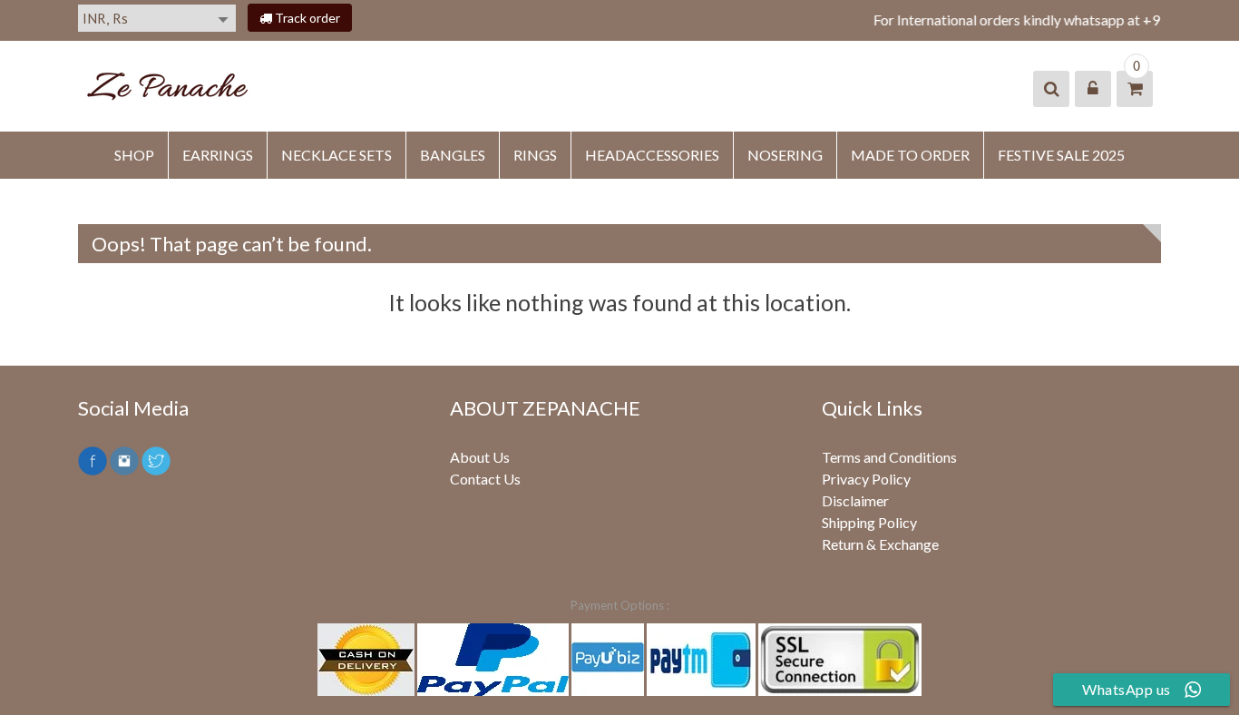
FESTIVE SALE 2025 (1061, 154)
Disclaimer (855, 500)
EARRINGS (217, 154)
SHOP (134, 154)
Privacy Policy (866, 478)
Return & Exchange (880, 544)
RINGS (535, 154)
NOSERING (785, 154)
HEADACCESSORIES (652, 154)
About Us (480, 456)
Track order (306, 17)
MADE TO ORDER (910, 154)
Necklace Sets (336, 154)
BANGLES (452, 154)
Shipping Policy (869, 522)
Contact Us (485, 478)
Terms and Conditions (889, 456)
